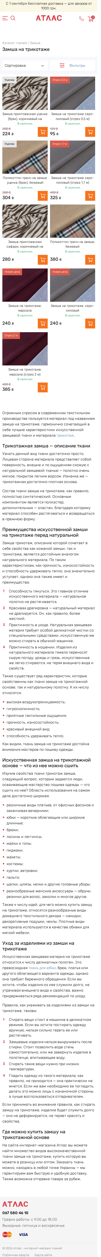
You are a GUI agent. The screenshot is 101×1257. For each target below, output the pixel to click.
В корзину (43, 132)
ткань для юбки (42, 968)
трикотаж (65, 435)
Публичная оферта (15, 1255)
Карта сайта (43, 1255)
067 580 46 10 (15, 1213)
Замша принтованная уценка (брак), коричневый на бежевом (24, 119)
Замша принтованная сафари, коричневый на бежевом (25, 246)
